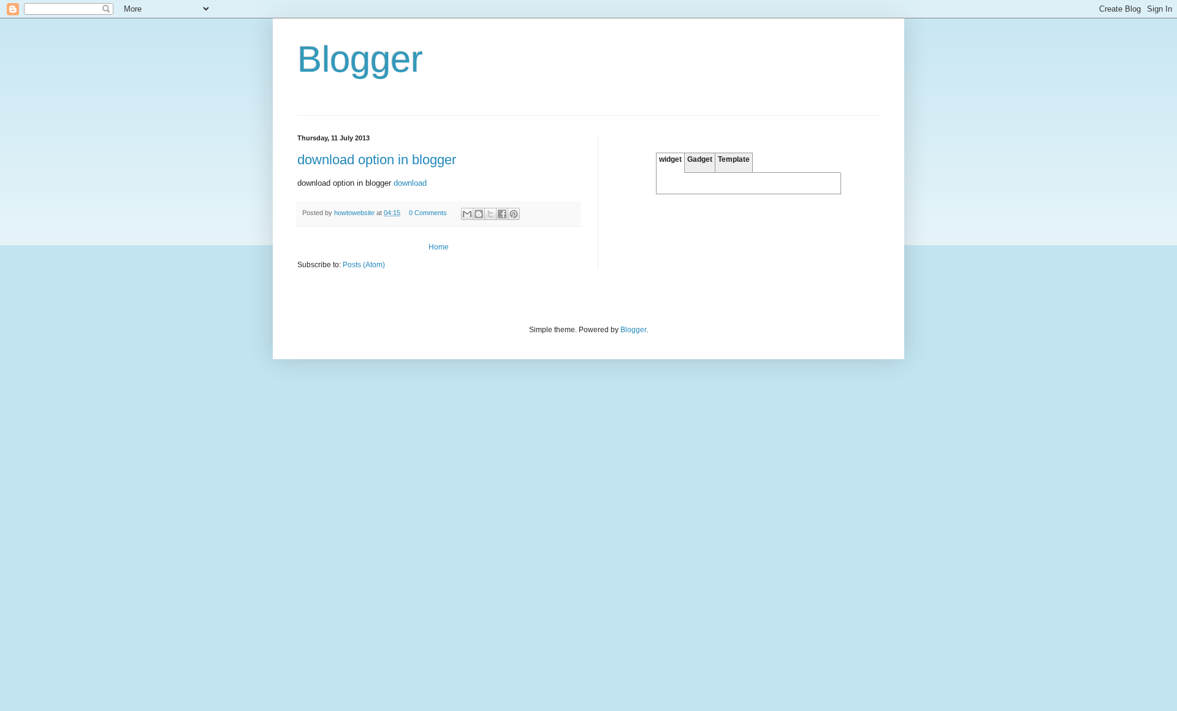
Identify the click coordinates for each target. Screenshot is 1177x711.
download (410, 183)
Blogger (633, 329)
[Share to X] (490, 214)
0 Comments (428, 212)
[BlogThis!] (479, 214)
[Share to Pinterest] (514, 214)
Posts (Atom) (364, 264)
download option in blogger (376, 159)
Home (439, 247)
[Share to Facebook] (502, 214)
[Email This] (467, 214)
